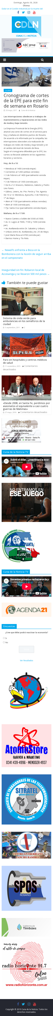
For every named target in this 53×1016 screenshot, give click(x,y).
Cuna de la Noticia (28, 110)
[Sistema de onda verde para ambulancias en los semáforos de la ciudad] (22, 289)
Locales (8, 90)
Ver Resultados (26, 660)
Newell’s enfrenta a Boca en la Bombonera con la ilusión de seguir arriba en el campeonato (26, 254)
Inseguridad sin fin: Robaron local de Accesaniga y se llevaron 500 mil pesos (26, 272)
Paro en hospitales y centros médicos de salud (25, 361)
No (6, 642)
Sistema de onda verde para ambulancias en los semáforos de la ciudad (24, 321)
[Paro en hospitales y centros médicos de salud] (27, 334)
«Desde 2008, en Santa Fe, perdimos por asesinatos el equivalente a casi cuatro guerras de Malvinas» (26, 406)
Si (6, 638)
